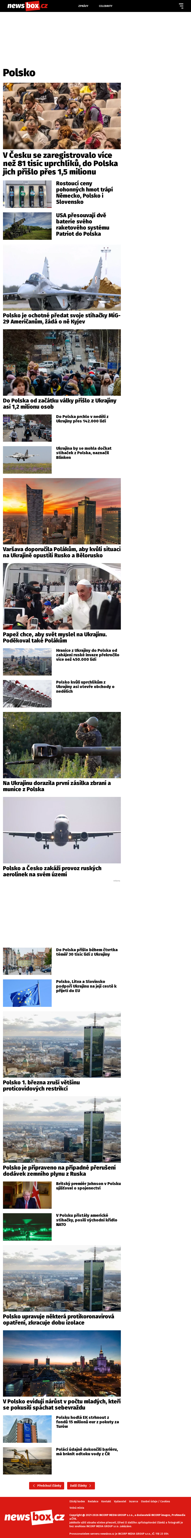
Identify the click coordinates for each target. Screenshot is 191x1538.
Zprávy (83, 6)
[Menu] (181, 6)
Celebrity (105, 6)
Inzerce (133, 1501)
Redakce (93, 1501)
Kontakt (106, 1501)
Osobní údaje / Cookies (155, 1501)
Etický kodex (77, 1501)
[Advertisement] (62, 910)
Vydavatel (120, 1501)
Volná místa (77, 1507)
